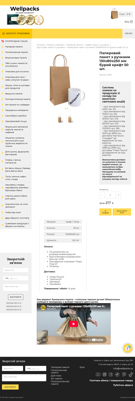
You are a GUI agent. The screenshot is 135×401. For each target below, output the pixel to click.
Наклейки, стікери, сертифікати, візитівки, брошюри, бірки (16, 188)
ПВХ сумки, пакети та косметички (16, 64)
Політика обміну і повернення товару (111, 380)
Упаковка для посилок (17, 71)
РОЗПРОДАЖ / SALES (16, 41)
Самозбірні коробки (15, 115)
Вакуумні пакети (14, 93)
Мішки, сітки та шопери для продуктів (17, 86)
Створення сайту (127, 397)
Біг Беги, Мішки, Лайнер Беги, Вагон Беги (17, 169)
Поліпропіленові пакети (17, 99)
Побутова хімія (13, 212)
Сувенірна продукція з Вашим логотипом (17, 224)
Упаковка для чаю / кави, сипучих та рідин (17, 78)
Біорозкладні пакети (16, 57)
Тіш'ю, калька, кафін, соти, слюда (15, 178)
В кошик (105, 212)
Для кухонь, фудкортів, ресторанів (17, 153)
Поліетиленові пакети (16, 52)
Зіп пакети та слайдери (17, 104)
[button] (65, 108)
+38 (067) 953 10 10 (13, 310)
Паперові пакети (14, 46)
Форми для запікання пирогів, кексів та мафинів (16, 130)
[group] (66, 81)
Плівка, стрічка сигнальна (13, 161)
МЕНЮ (128, 33)
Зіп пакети (56, 378)
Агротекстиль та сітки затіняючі (16, 205)
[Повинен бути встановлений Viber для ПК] (124, 374)
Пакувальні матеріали (16, 110)
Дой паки (56, 375)
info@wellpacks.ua (123, 368)
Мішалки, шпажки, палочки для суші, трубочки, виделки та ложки (16, 142)
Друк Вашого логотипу (17, 218)
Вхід (127, 22)
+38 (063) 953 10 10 (13, 306)
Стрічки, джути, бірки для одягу (16, 197)
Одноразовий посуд (15, 121)
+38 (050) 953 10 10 (13, 303)
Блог (82, 367)
